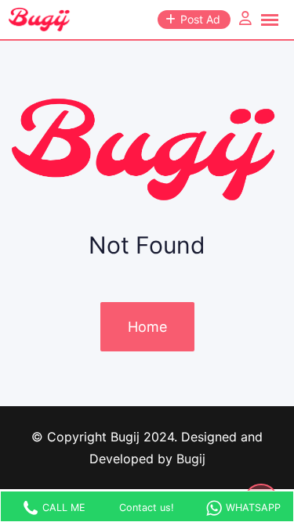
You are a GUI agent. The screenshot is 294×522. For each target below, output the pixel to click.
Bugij (190, 458)
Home (147, 327)
